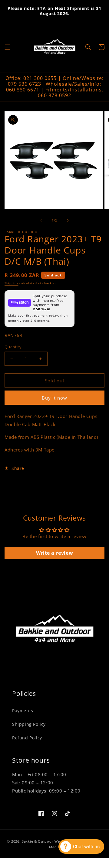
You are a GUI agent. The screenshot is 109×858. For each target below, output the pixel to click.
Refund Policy (27, 738)
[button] (7, 47)
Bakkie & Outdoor (37, 841)
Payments (22, 710)
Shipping (11, 283)
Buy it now (54, 398)
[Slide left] (41, 220)
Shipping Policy (29, 724)
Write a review (54, 553)
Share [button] (18, 468)
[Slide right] (67, 220)
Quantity (13, 346)
